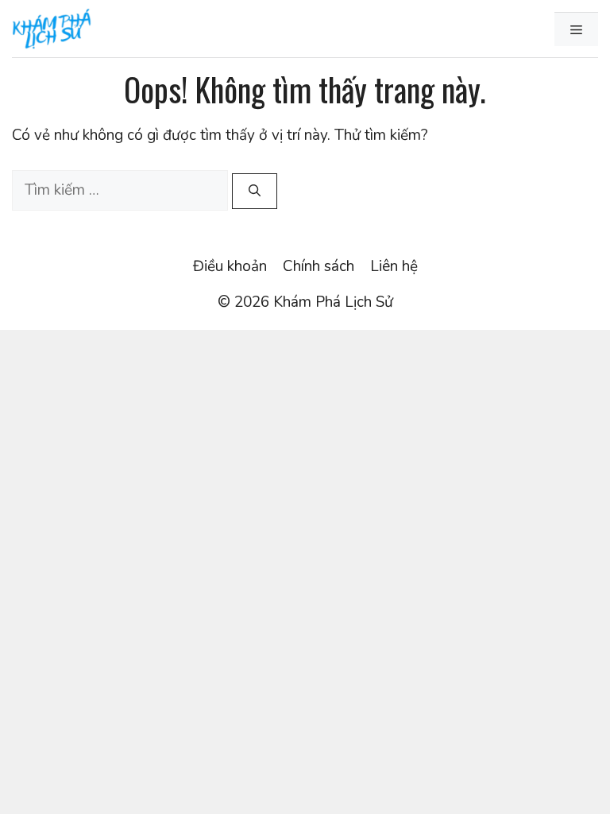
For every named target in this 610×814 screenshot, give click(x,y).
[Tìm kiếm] (254, 191)
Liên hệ (394, 266)
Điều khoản (230, 266)
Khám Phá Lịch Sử (333, 302)
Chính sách (318, 266)
